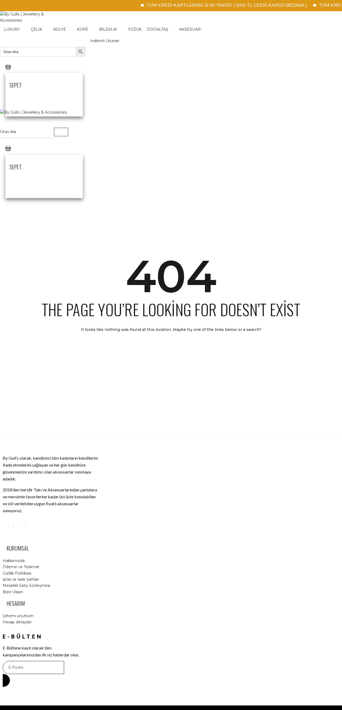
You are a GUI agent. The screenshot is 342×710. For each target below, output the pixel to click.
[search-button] (61, 132)
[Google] (18, 525)
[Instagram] (8, 525)
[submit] (6, 680)
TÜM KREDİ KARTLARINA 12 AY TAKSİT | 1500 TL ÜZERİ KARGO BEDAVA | (219, 5)
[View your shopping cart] (8, 72)
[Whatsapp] (26, 525)
